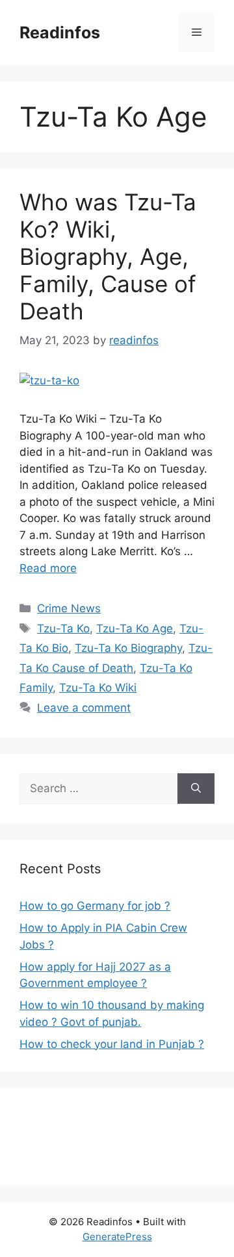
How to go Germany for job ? (95, 905)
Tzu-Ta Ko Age (134, 628)
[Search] (195, 788)
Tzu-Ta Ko (63, 628)
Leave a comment (84, 707)
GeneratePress (117, 1236)
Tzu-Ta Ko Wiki (97, 687)
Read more (48, 568)
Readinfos (60, 32)
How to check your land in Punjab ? (112, 1044)
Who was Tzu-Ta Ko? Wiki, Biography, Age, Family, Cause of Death (108, 256)
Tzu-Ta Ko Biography (128, 647)
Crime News (69, 608)
